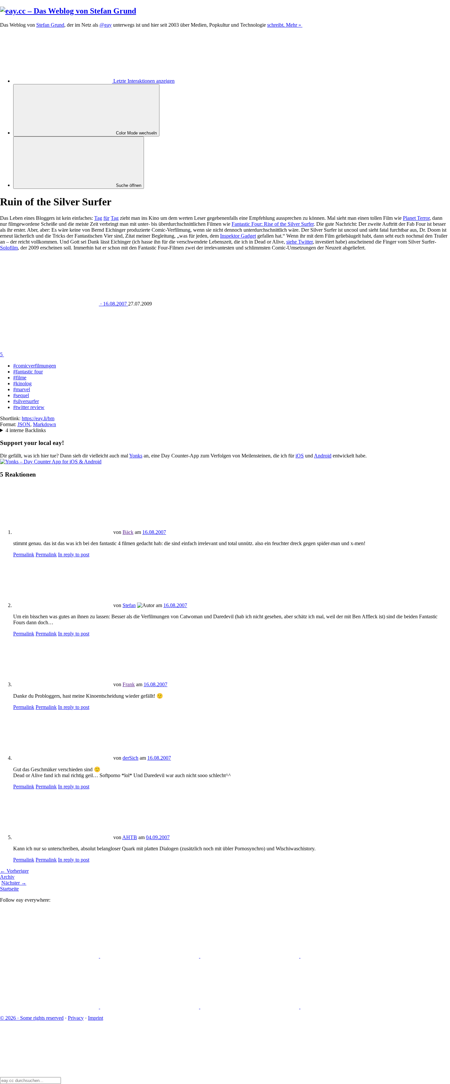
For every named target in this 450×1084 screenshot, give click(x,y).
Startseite (9, 889)
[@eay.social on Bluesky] (150, 956)
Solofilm (9, 247)
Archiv (7, 877)
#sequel (21, 395)
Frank (129, 684)
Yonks (135, 455)
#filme (19, 377)
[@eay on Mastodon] (50, 956)
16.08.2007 (154, 532)
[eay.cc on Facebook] (150, 1007)
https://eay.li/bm (38, 418)
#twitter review (28, 407)
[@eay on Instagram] (50, 1007)
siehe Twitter (299, 242)
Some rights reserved (32, 1018)
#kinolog (22, 383)
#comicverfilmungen (34, 365)
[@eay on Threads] (349, 956)
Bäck (128, 532)
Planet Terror (416, 218)
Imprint (95, 1018)
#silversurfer (26, 401)
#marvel (21, 389)
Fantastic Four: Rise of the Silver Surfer (273, 224)
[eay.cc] (68, 11)
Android (322, 455)
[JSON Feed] (250, 1007)
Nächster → (13, 883)
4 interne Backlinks (26, 430)
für (106, 218)
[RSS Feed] (349, 1007)
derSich (130, 758)
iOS (299, 455)
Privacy (76, 1018)
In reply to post (73, 554)
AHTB (129, 837)
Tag (98, 218)
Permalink (23, 554)
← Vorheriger (14, 871)
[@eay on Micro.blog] (250, 956)
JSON (23, 424)
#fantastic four (28, 371)
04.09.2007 (158, 837)
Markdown (44, 424)
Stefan (129, 605)
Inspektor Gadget (238, 236)
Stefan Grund (50, 25)
